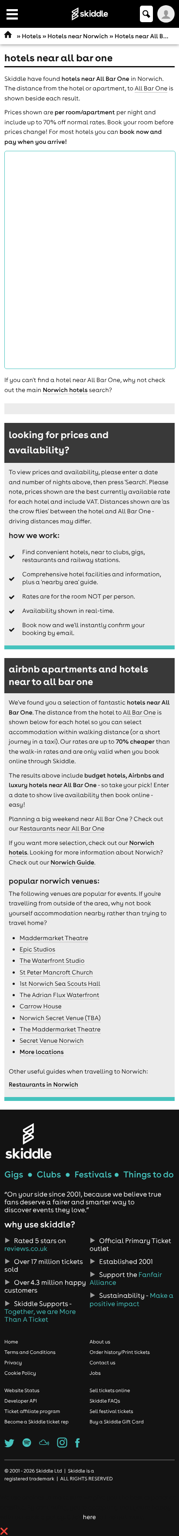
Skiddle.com (89, 14)
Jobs (95, 1373)
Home (11, 1342)
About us (100, 1342)
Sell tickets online (110, 1390)
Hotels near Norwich (77, 36)
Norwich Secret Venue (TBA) (60, 1018)
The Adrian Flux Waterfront (59, 995)
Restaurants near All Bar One (62, 828)
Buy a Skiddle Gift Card (117, 1422)
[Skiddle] (28, 1141)
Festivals (93, 1174)
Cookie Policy (20, 1373)
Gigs (13, 1174)
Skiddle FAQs (105, 1401)
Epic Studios (37, 949)
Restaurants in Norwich (43, 1084)
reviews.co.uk (25, 1248)
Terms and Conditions (30, 1352)
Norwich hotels (65, 390)
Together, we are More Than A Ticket (40, 1315)
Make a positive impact (131, 1299)
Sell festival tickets (111, 1411)
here (89, 1517)
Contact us (103, 1363)
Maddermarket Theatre (54, 938)
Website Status (22, 1390)
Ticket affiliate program (32, 1411)
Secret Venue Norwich (52, 1040)
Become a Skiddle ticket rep (36, 1422)
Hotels (31, 36)
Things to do (148, 1174)
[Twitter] (9, 1445)
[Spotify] (27, 1445)
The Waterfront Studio (52, 960)
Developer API (20, 1401)
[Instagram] (62, 1445)
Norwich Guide (72, 862)
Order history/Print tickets (120, 1352)
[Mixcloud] (44, 1445)
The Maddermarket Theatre (60, 1029)
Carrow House (41, 1006)
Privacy (13, 1363)
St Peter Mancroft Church (56, 972)
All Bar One (151, 88)
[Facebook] (77, 1445)
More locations (42, 1052)
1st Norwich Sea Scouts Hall (60, 983)
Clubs (49, 1174)
